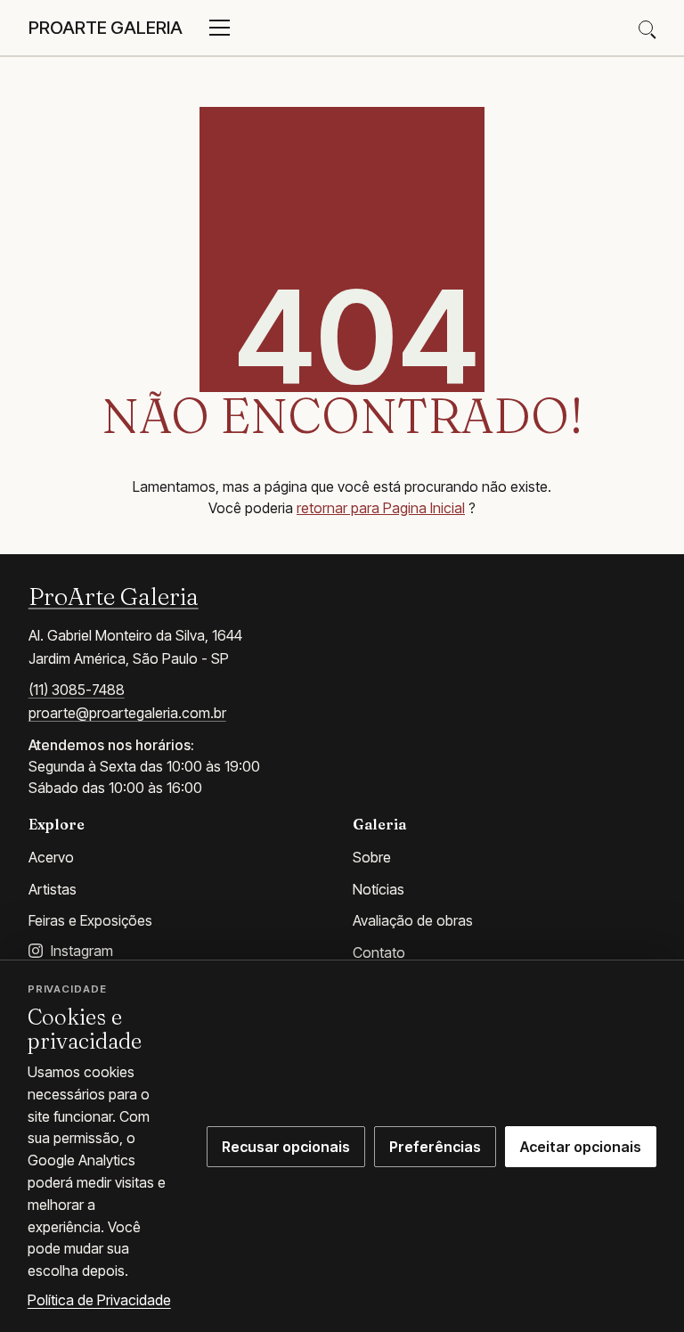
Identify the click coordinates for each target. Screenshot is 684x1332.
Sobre (372, 857)
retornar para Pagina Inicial (381, 508)
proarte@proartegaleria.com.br (127, 713)
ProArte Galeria (113, 596)
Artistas (52, 889)
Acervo (51, 857)
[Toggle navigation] (219, 27)
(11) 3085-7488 (76, 690)
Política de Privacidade (99, 1300)
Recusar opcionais (286, 1147)
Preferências (435, 1147)
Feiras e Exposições (90, 920)
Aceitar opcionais (580, 1147)
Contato (379, 952)
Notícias (378, 889)
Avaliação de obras (413, 920)
